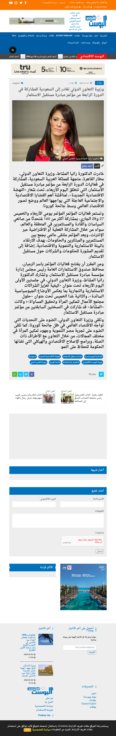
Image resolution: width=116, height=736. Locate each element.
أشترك (92, 652)
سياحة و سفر (41, 36)
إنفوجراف (96, 43)
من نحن (62, 2)
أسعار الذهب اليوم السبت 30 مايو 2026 (52, 56)
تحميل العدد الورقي (71, 7)
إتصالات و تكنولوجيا (26, 36)
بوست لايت (85, 43)
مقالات (51, 36)
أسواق (104, 43)
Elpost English (64, 36)
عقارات (77, 36)
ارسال (100, 551)
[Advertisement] (58, 436)
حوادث (99, 83)
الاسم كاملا (98, 499)
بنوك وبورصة (87, 36)
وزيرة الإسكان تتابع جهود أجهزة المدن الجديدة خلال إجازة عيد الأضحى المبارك (28, 671)
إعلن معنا (86, 7)
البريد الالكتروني (47, 499)
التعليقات (16, 83)
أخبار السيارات (73, 43)
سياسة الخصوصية (50, 2)
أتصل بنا (49, 702)
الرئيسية (103, 36)
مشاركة (92, 374)
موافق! (27, 729)
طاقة (14, 36)
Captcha (99, 533)
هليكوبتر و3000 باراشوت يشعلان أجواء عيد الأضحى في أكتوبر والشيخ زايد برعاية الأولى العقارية (28, 643)
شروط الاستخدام (101, 7)
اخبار (96, 36)
